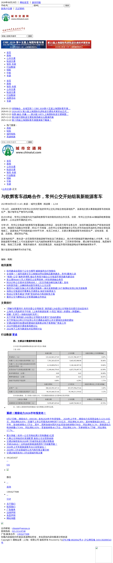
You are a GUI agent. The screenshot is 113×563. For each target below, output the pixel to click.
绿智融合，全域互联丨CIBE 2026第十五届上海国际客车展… (41, 108)
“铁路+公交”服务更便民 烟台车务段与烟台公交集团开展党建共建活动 (40, 277)
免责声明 (11, 515)
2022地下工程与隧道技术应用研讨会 (24, 329)
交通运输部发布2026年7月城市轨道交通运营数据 (30, 441)
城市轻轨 (11, 134)
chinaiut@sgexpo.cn (21, 528)
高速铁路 (11, 137)
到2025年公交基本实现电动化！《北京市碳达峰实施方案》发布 (37, 282)
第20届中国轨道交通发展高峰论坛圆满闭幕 (33, 117)
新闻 (9, 55)
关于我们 (11, 504)
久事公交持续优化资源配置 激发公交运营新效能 (30, 438)
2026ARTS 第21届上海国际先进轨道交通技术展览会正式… (40, 111)
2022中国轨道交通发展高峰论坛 (22, 326)
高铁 (9, 128)
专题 (9, 76)
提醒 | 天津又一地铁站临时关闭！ (23, 314)
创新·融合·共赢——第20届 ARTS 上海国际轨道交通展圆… (40, 114)
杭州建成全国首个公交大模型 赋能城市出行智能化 (31, 271)
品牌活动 (11, 98)
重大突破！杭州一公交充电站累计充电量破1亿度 (30, 435)
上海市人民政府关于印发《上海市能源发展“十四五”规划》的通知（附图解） (44, 311)
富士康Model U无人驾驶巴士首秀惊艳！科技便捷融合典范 (35, 279)
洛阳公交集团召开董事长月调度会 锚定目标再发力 (31, 291)
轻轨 (9, 131)
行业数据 (11, 67)
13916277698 (23, 534)
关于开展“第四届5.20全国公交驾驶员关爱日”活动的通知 (34, 317)
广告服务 (11, 509)
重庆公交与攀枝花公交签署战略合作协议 (26, 297)
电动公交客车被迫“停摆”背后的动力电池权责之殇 (31, 294)
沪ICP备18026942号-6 (73, 540)
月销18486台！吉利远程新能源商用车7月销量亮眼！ (32, 444)
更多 (15, 334)
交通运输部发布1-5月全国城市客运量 (25, 453)
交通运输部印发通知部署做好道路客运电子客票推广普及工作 (36, 323)
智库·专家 (11, 64)
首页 (9, 52)
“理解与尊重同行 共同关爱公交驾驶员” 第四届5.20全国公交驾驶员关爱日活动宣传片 (47, 308)
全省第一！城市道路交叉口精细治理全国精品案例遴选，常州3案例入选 (41, 274)
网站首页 (24, 2)
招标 (9, 70)
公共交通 (11, 58)
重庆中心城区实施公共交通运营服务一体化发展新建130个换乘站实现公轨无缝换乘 (47, 288)
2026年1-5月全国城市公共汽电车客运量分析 (28, 450)
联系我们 (11, 507)
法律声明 (11, 512)
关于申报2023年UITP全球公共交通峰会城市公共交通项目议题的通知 (40, 320)
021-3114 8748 (18, 531)
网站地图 (11, 518)
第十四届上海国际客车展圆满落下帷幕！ (32, 120)
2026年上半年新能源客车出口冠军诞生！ (26, 447)
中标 (9, 73)
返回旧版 (36, 2)
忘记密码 (19, 8)
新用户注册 (6, 8)
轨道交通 (11, 61)
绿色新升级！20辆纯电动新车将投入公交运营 (29, 285)
